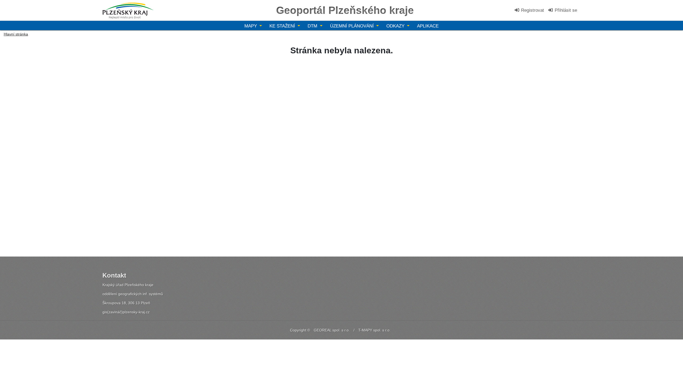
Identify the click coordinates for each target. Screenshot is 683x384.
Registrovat (532, 10)
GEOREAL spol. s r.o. (332, 330)
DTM (313, 26)
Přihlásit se (565, 10)
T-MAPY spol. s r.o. (374, 330)
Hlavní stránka (16, 34)
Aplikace (428, 26)
